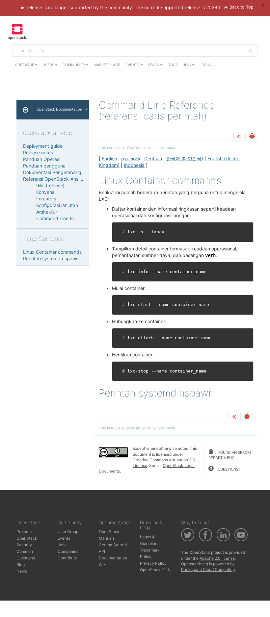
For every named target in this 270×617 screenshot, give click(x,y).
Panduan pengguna (44, 165)
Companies (68, 551)
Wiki (103, 564)
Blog (20, 564)
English (109, 158)
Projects (24, 531)
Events (133, 65)
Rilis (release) (50, 185)
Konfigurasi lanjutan (57, 205)
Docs (173, 65)
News (21, 571)
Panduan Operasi (41, 159)
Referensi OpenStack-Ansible (54, 179)
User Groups (69, 531)
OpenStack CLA (155, 569)
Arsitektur (46, 212)
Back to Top (241, 7)
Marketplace (107, 65)
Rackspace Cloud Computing (208, 569)
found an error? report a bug (230, 455)
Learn (154, 65)
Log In (205, 65)
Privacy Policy (153, 563)
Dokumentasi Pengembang (52, 172)
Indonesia (134, 165)
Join (187, 65)
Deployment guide (43, 146)
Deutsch (153, 158)
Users (48, 65)
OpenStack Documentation (59, 109)
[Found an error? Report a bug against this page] (251, 137)
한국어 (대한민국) (184, 158)
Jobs (62, 544)
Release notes (38, 152)
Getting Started (113, 544)
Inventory (46, 198)
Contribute (67, 557)
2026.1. (214, 7)
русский (130, 158)
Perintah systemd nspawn (51, 258)
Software (25, 65)
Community (74, 65)
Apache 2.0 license (217, 558)
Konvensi (45, 192)
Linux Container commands (52, 252)
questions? (228, 469)
